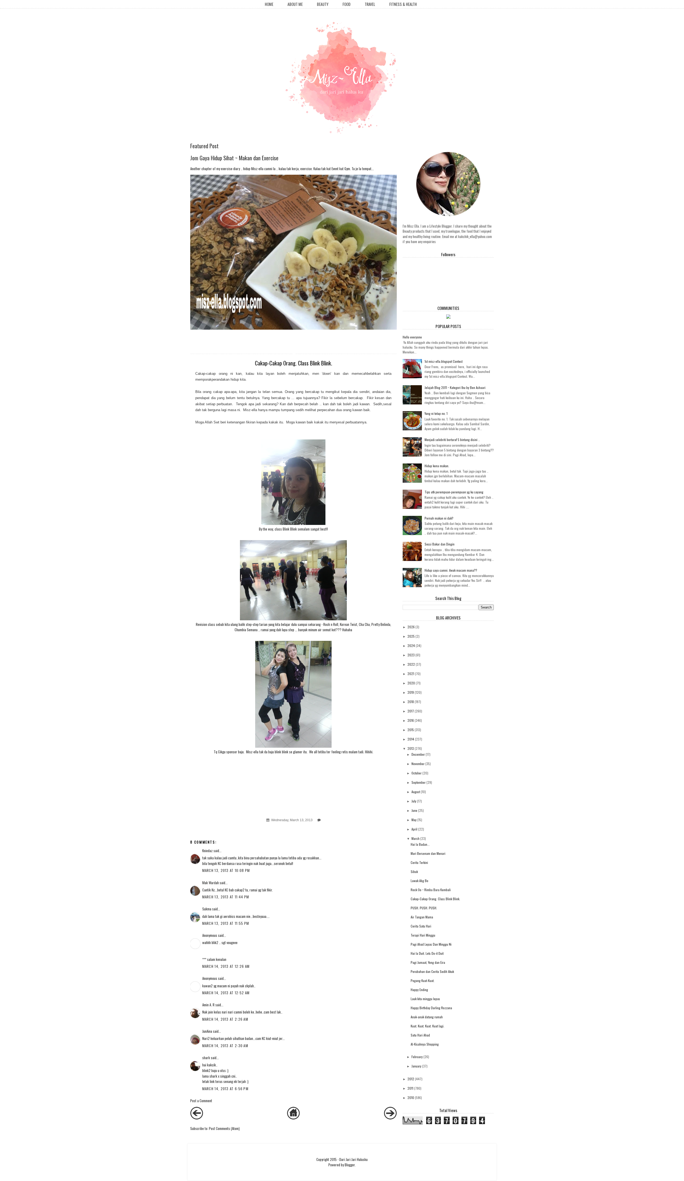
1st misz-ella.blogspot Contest (444, 361)
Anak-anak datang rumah (427, 1017)
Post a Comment (201, 1100)
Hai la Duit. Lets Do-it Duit (427, 953)
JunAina (207, 1031)
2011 (410, 1088)
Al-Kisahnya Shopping (425, 1044)
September (418, 782)
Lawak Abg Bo (419, 880)
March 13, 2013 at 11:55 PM (225, 923)
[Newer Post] (196, 1118)
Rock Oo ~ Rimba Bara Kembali (431, 889)
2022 (411, 664)
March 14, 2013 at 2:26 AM (225, 1019)
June (414, 810)
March (415, 838)
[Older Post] (390, 1118)
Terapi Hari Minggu (423, 935)
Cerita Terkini (419, 862)
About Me (295, 4)
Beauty (322, 4)
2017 (410, 711)
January (416, 1066)
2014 (410, 739)
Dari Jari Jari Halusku (353, 1159)
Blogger (350, 1164)
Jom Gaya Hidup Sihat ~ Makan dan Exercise (234, 158)
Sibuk (414, 871)
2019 (410, 692)
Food (347, 4)
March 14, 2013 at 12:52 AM (226, 992)
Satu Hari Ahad (420, 1035)
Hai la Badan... (420, 844)
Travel (370, 4)
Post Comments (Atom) (224, 1128)
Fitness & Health (403, 4)
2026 (411, 627)
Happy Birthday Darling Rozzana (431, 1007)
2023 (411, 655)
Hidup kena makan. (437, 465)
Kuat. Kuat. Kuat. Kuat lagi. (427, 1026)
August (415, 791)
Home (269, 4)
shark (206, 1057)
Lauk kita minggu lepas (425, 998)
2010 (410, 1097)
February (417, 1056)
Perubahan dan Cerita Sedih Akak (432, 971)
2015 (410, 729)
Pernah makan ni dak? (439, 518)
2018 (410, 701)
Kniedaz (207, 850)
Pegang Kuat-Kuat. (422, 980)
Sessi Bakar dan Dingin (439, 544)
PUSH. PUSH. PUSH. (424, 908)
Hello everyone (412, 337)
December (418, 754)
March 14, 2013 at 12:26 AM (226, 966)
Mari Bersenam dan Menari (428, 853)
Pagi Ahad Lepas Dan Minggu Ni (431, 944)
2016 (410, 720)
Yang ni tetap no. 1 (436, 413)
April (414, 829)
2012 (410, 1079)
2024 (411, 645)
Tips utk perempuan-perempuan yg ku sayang (454, 492)
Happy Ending (419, 989)
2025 (411, 636)
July (413, 801)
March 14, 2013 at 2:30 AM (225, 1045)
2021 (410, 673)
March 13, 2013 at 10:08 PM (226, 870)
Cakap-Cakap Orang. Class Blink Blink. (435, 899)
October (416, 773)
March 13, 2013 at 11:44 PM (225, 896)
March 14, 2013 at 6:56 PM (225, 1088)
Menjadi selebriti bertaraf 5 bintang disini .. (452, 439)
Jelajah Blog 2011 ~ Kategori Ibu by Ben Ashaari (455, 387)
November (418, 763)
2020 (411, 683)
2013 (410, 748)
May (414, 819)
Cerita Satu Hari (421, 926)
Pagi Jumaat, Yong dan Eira (428, 962)
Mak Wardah (210, 882)
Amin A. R (208, 1004)
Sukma (206, 908)
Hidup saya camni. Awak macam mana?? (451, 570)
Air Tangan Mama (422, 917)
